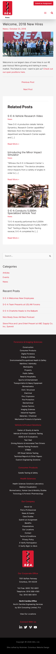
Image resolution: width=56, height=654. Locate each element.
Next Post (27, 89)
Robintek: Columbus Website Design (34, 647)
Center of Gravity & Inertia (28, 430)
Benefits (28, 523)
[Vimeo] (30, 627)
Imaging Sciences (28, 409)
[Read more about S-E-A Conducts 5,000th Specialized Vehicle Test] (28, 196)
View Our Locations (28, 614)
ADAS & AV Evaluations (28, 437)
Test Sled (28, 440)
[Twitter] (25, 627)
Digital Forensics (28, 354)
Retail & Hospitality (28, 377)
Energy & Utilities (28, 357)
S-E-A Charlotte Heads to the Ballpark (20, 311)
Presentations (28, 526)
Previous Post (28, 82)
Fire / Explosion (28, 396)
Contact (28, 533)
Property (28, 370)
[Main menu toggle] (45, 13)
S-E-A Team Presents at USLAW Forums (21, 304)
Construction (28, 347)
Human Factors (28, 406)
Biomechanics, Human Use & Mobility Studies (28, 490)
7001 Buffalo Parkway (28, 579)
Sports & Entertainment (28, 380)
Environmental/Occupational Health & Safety (28, 360)
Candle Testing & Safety (28, 473)
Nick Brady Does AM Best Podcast (18, 317)
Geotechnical (28, 403)
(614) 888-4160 (32, 591)
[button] (43, 3)
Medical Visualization (28, 487)
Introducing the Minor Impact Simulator (25, 153)
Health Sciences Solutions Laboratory (28, 484)
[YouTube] (35, 627)
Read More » (13, 144)
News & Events (28, 513)
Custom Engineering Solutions (28, 460)
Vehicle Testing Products (28, 447)
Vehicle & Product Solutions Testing (28, 434)
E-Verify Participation (28, 543)
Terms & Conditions (28, 536)
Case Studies (28, 516)
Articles (6, 273)
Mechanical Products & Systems (28, 419)
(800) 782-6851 (32, 588)
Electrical (28, 393)
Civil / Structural (28, 390)
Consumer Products (28, 351)
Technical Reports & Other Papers (28, 456)
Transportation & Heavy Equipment (28, 383)
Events (6, 277)
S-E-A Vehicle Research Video (25, 115)
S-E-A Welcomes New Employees (18, 298)
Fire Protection (28, 400)
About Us (28, 507)
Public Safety (28, 373)
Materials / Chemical (28, 416)
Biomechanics (28, 386)
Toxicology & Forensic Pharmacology (28, 494)
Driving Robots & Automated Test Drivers (28, 443)
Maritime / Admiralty (28, 364)
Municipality (28, 367)
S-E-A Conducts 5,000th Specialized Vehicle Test (22, 212)
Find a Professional (28, 510)
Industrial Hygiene (28, 413)
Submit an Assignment (28, 520)
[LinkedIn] (20, 627)
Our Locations (28, 530)
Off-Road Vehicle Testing (28, 453)
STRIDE (28, 450)
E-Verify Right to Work (28, 546)
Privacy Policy (28, 539)
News (5, 29)
